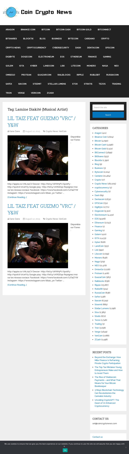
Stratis (88, 84)
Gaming (107, 57)
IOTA (21, 66)
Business (57, 38)
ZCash (50, 93)
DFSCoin (109, 48)
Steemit (37, 84)
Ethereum (76, 57)
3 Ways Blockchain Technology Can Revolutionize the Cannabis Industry (109, 393)
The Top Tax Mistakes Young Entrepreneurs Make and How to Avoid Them (109, 370)
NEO (116, 66)
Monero (91, 66)
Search (108, 115)
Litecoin (75, 66)
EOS (62, 57)
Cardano (90, 38)
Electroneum (46, 57)
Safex (9, 84)
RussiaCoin (112, 75)
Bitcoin (46, 29)
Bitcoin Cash (63, 29)
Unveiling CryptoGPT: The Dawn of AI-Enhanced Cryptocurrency (107, 403)
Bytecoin (73, 38)
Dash (78, 48)
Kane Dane (14, 131)
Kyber (33, 66)
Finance (92, 57)
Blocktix (28, 38)
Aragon (10, 29)
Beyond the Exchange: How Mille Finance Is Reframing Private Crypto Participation (108, 360)
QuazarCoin (44, 75)
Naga (105, 66)
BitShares (11, 38)
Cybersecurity (60, 48)
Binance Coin (28, 29)
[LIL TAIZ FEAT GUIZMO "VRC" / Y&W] (38, 245)
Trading (116, 84)
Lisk (62, 66)
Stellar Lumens (57, 84)
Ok (65, 450)
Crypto (105, 38)
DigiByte (10, 57)
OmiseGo (10, 75)
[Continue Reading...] (17, 197)
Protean (26, 75)
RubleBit (95, 75)
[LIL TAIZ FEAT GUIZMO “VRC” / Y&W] (38, 158)
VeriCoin (36, 93)
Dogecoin (26, 57)
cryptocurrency (36, 48)
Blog (42, 38)
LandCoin (48, 66)
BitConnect (104, 29)
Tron (9, 93)
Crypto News (13, 48)
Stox (75, 84)
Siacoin (22, 84)
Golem (9, 66)
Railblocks (64, 75)
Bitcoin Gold (84, 29)
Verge (21, 93)
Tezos (102, 84)
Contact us (97, 437)
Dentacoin (93, 48)
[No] (126, 447)
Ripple (80, 75)
